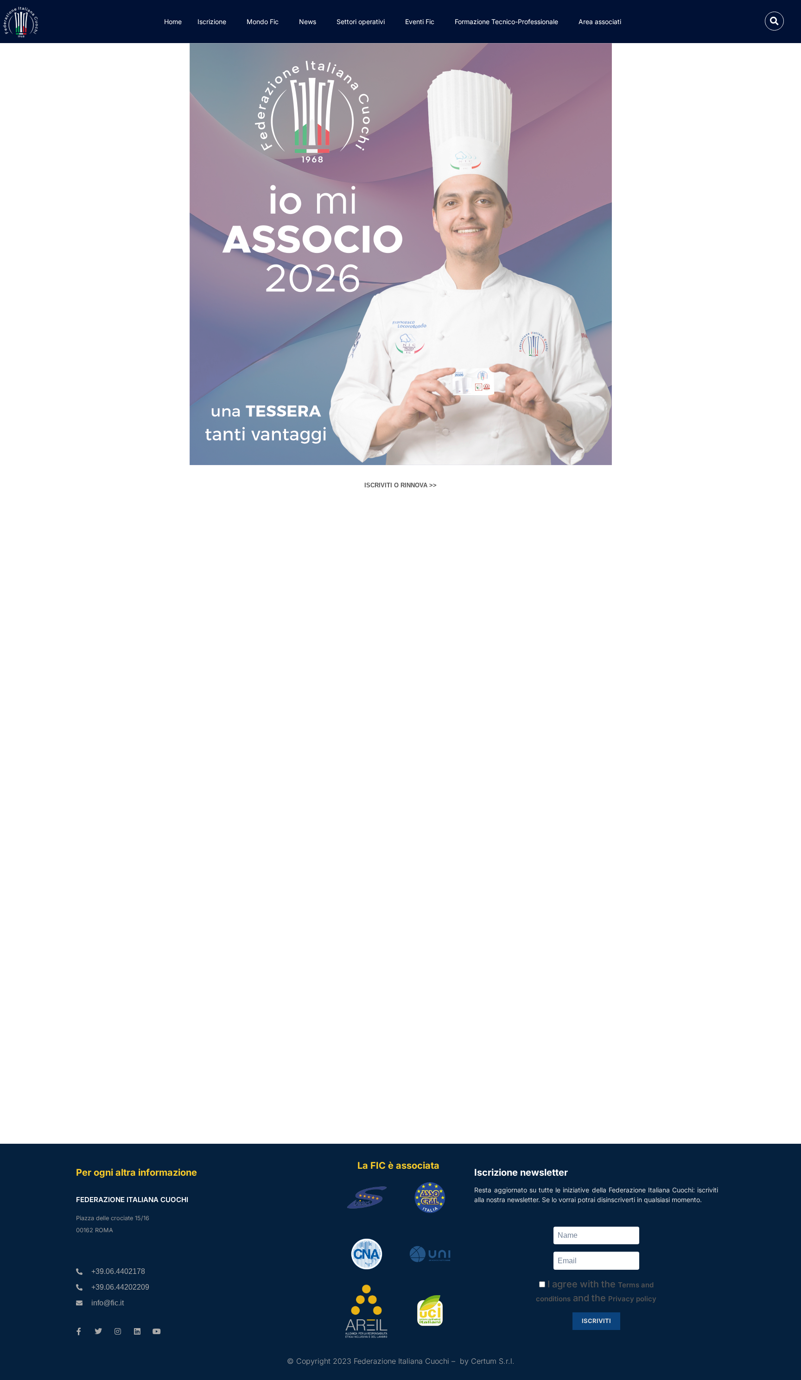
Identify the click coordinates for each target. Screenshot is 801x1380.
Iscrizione (211, 21)
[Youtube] (156, 1331)
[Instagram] (117, 1331)
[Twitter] (98, 1331)
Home (173, 21)
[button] (774, 21)
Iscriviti (596, 1320)
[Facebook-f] (78, 1331)
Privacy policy (632, 1298)
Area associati (599, 21)
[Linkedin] (137, 1331)
